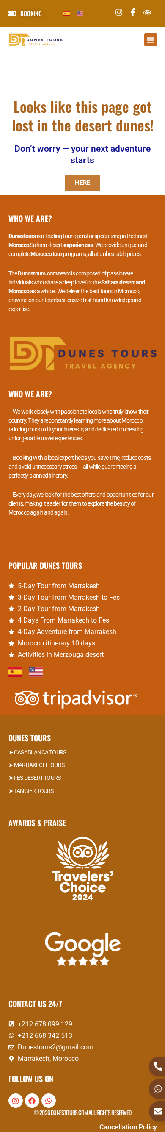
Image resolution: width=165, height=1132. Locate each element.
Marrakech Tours (39, 765)
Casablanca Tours (40, 752)
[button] (150, 39)
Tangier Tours (34, 790)
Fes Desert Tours (37, 777)
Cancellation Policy (128, 1127)
